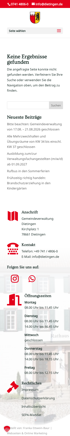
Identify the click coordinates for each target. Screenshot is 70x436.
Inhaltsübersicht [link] (34, 406)
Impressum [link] (30, 389)
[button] (35, 30)
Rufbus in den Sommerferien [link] (28, 171)
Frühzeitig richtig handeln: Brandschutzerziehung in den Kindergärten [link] (29, 183)
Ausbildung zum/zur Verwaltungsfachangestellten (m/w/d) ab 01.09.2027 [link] (35, 158)
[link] (35, 17)
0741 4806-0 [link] (19, 4)
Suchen (56, 105)
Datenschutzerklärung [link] (38, 398)
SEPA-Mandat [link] (31, 415)
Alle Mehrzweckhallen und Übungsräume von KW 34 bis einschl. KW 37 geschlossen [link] (34, 141)
